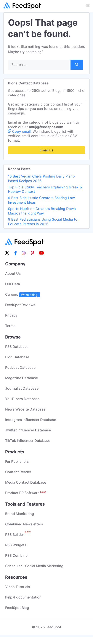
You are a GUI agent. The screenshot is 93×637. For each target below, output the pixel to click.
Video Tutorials (17, 587)
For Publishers (17, 461)
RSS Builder (18, 534)
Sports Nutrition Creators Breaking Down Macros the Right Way (42, 210)
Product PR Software (25, 493)
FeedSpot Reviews (20, 305)
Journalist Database (21, 388)
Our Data (12, 284)
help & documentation (23, 597)
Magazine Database (21, 378)
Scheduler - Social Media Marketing (34, 566)
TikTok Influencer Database (27, 440)
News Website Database (25, 409)
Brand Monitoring (19, 513)
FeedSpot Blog (17, 607)
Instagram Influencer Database (30, 419)
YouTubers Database (22, 399)
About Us (13, 273)
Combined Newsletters (24, 524)
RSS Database (16, 346)
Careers (21, 294)
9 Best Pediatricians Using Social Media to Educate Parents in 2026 (42, 221)
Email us (46, 150)
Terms (10, 326)
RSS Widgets (15, 545)
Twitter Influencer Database (28, 430)
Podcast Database (20, 367)
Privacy (11, 315)
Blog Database (17, 357)
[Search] (77, 65)
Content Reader (18, 472)
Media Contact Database (25, 482)
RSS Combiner (17, 555)
